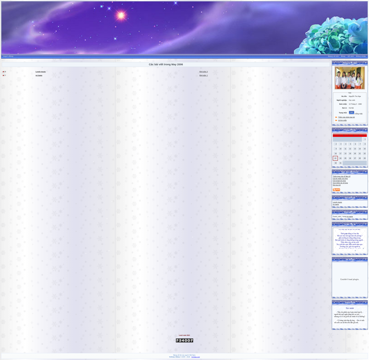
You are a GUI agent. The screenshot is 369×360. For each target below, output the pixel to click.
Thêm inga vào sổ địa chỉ (341, 176)
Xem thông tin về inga (340, 183)
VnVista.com (195, 357)
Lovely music (337, 202)
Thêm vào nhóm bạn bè (346, 117)
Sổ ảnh (351, 56)
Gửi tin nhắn (342, 120)
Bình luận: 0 (203, 71)
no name (336, 204)
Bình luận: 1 (203, 75)
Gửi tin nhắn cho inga (340, 178)
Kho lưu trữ (337, 185)
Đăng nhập (361, 56)
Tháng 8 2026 (349, 130)
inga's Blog (8, 56)
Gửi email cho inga (339, 181)
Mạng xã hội (333, 56)
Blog (343, 56)
